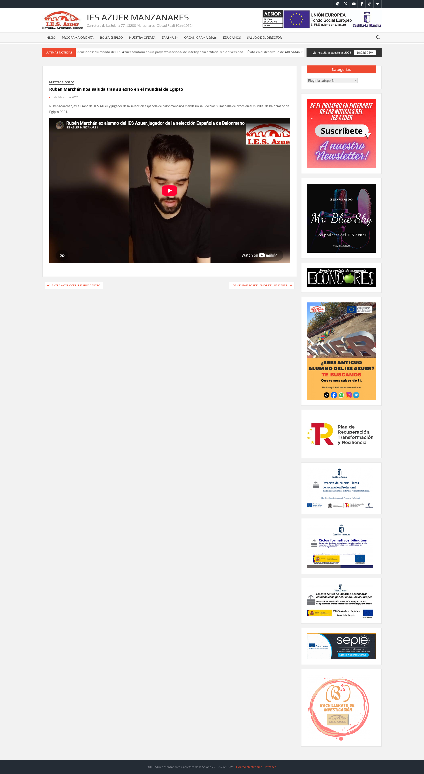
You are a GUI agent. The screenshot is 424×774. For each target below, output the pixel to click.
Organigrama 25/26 (200, 37)
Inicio (50, 37)
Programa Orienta (78, 37)
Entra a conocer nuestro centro (76, 285)
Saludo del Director (264, 37)
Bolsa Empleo (111, 37)
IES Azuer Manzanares (138, 17)
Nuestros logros (61, 82)
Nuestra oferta (142, 37)
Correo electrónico (249, 767)
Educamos (232, 37)
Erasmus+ (170, 37)
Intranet (270, 767)
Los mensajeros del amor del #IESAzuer (259, 285)
